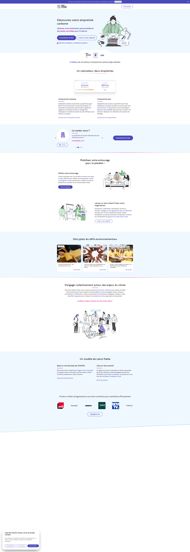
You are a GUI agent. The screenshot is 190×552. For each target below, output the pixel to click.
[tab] (76, 147)
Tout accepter (33, 546)
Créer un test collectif (103, 221)
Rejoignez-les (95, 414)
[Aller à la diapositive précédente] (56, 138)
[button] (115, 43)
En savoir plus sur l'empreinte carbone (69, 117)
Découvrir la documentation (65, 378)
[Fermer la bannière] (188, 1)
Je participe (118, 1)
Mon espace (127, 6)
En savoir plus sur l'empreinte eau (106, 117)
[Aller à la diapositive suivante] (102, 138)
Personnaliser (10, 546)
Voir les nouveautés (102, 380)
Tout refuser (21, 546)
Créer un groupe (65, 187)
